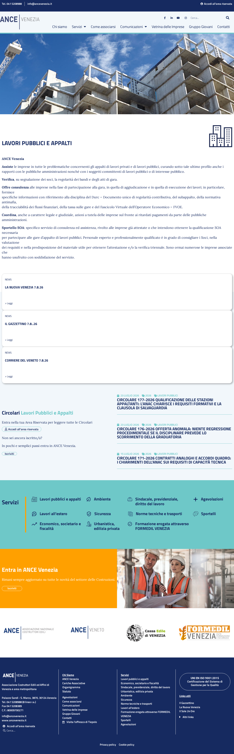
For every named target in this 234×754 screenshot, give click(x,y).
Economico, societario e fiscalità (60, 526)
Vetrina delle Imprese (168, 26)
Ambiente (102, 499)
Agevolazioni (212, 499)
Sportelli (208, 514)
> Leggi (9, 303)
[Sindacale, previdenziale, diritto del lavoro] (130, 499)
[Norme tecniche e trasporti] (130, 514)
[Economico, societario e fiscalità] (34, 524)
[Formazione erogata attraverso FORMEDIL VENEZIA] (130, 524)
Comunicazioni (131, 26)
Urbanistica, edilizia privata (107, 526)
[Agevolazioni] (195, 499)
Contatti (223, 26)
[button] (204, 717)
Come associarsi (103, 26)
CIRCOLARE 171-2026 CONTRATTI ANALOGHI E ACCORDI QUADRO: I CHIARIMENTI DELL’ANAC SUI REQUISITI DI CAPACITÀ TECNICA (174, 460)
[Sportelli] (195, 514)
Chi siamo (59, 26)
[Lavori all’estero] (34, 514)
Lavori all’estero (53, 514)
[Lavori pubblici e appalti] (34, 499)
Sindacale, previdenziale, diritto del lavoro (156, 501)
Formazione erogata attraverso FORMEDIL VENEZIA (162, 526)
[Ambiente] (88, 499)
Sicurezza (102, 514)
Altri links (188, 717)
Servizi (77, 26)
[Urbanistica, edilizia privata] (88, 524)
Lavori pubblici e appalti (60, 499)
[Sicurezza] (89, 514)
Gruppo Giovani (201, 26)
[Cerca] (227, 17)
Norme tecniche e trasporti (159, 514)
